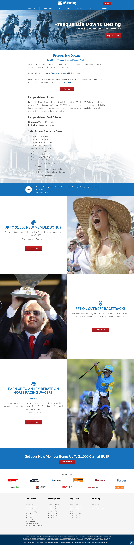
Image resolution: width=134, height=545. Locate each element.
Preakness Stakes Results (76, 517)
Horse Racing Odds (31, 508)
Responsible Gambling (71, 542)
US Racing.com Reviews (98, 508)
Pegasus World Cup (31, 517)
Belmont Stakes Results (76, 510)
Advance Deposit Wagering (32, 512)
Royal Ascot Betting (30, 521)
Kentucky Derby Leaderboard (55, 510)
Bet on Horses (29, 510)
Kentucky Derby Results (54, 517)
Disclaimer (63, 542)
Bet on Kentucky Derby (53, 513)
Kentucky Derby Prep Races (55, 512)
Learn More (33, 248)
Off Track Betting (30, 504)
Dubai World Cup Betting (32, 523)
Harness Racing (30, 513)
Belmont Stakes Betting (76, 508)
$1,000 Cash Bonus (58, 73)
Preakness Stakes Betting (76, 515)
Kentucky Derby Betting (53, 506)
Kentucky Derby (52, 508)
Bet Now (107, 3)
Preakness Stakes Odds (76, 513)
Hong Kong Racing (30, 515)
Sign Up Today (95, 504)
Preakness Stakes (74, 512)
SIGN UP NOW (67, 462)
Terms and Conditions (55, 542)
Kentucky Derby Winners (54, 515)
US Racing (32, 542)
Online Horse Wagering (31, 506)
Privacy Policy (47, 542)
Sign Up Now (113, 35)
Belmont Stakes (74, 504)
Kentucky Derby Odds (53, 504)
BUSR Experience (65, 82)
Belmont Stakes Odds (75, 506)
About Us (94, 506)
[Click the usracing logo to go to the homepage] (67, 3)
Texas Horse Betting (31, 519)
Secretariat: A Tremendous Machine (34, 525)
